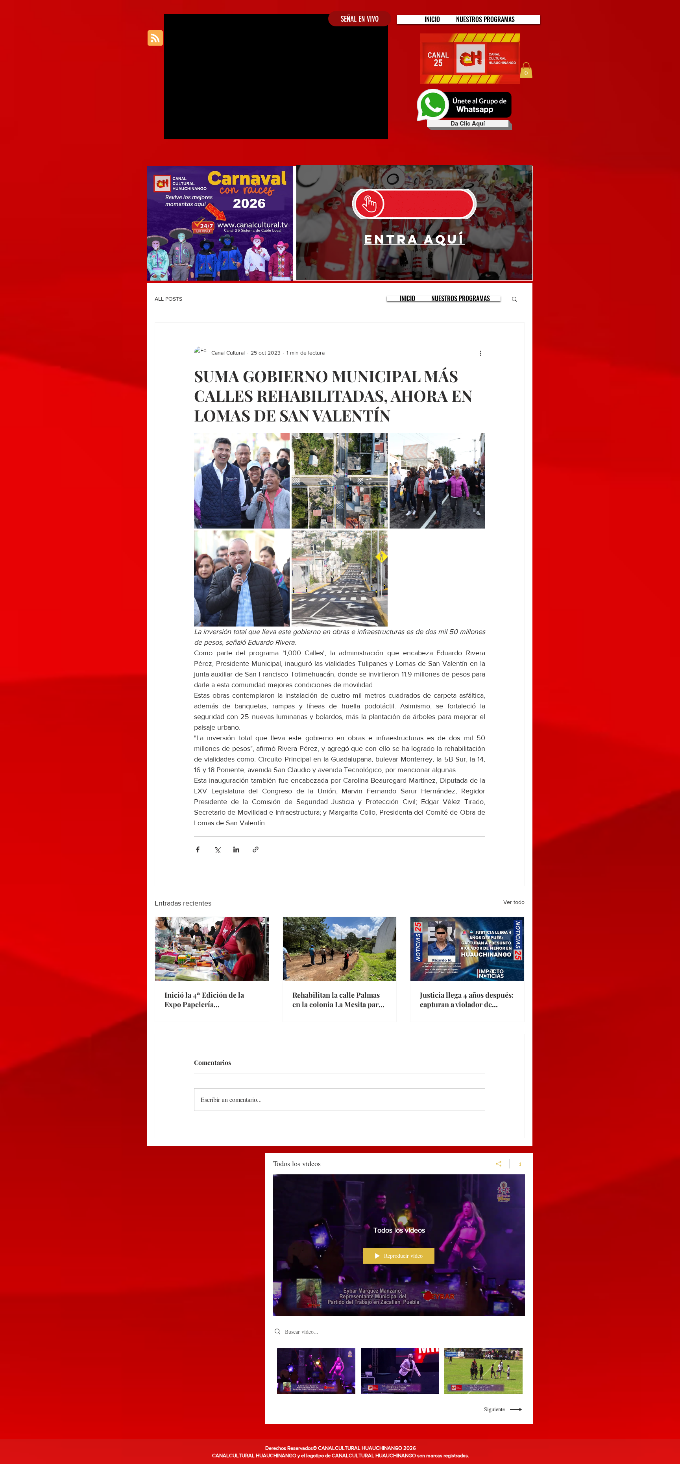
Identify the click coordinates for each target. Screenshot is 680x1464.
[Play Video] (316, 1371)
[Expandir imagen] (242, 481)
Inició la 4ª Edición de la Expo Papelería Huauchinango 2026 (204, 999)
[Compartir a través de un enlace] (255, 849)
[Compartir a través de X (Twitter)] (217, 849)
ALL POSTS (168, 299)
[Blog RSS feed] (155, 38)
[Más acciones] (480, 352)
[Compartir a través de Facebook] (197, 849)
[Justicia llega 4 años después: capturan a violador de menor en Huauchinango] (467, 949)
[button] (485, 19)
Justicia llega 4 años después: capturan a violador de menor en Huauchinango (467, 999)
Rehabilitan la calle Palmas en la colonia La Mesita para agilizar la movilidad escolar (338, 999)
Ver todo (514, 902)
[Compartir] (499, 1163)
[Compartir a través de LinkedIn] (236, 849)
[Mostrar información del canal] (517, 1163)
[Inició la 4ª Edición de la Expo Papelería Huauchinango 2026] (212, 949)
